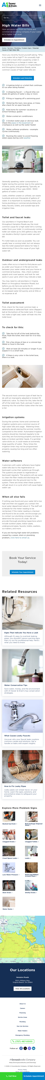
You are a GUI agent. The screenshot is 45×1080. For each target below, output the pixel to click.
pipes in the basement (21, 123)
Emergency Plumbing (22, 1035)
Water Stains (7, 909)
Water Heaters (22, 1031)
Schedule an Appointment (14, 40)
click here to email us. (20, 538)
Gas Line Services (22, 1026)
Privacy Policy (22, 1069)
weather (27, 138)
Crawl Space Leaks (10, 858)
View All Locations (22, 989)
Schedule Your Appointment (22, 572)
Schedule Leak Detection (22, 78)
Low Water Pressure (10, 874)
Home (4, 48)
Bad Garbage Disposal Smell (33, 824)
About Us (22, 1004)
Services (10, 48)
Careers (22, 1008)
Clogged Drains (9, 841)
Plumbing (17, 48)
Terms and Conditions (22, 1072)
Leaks (27, 858)
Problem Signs (26, 48)
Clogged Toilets (31, 841)
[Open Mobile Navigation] (40, 5)
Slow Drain (7, 892)
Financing (22, 1013)
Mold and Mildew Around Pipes (32, 875)
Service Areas (22, 1017)
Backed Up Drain (9, 824)
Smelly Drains (30, 892)
